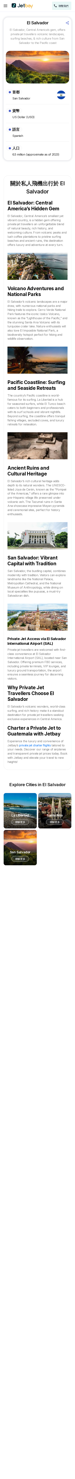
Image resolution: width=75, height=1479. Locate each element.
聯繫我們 (63, 5)
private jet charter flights (35, 745)
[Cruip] (22, 6)
